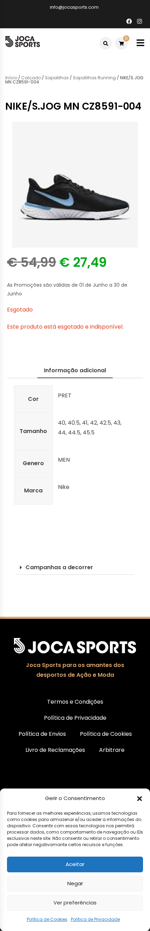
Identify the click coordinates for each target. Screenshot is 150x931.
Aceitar (75, 864)
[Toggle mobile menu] (140, 43)
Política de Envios (42, 734)
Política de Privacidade (95, 919)
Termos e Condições (75, 702)
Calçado (31, 78)
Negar (75, 883)
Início (11, 78)
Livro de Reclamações (55, 750)
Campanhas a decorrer (59, 567)
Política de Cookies (47, 919)
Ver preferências (75, 902)
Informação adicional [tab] (75, 370)
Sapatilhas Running (94, 78)
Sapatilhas (57, 78)
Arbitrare (112, 750)
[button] (139, 798)
